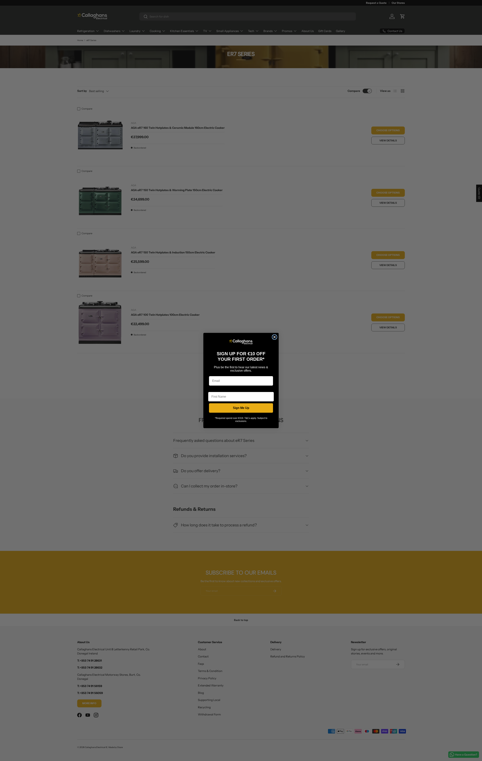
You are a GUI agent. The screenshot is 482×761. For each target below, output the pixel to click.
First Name (216, 389)
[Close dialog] (274, 337)
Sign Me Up (241, 407)
